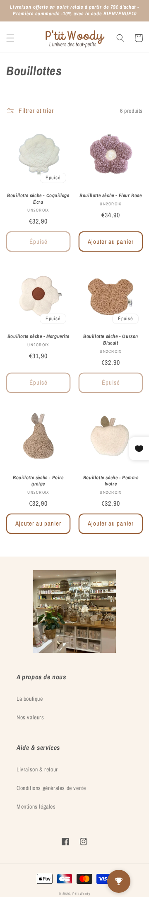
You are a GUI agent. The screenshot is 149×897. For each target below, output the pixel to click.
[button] (10, 38)
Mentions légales (36, 806)
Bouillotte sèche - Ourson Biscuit (110, 339)
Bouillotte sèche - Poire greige (38, 481)
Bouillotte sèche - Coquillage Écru (38, 199)
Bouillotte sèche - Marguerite (38, 336)
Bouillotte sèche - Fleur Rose (110, 196)
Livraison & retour (37, 769)
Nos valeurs (30, 717)
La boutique (30, 698)
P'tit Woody (81, 893)
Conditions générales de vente (51, 788)
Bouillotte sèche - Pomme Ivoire (110, 481)
